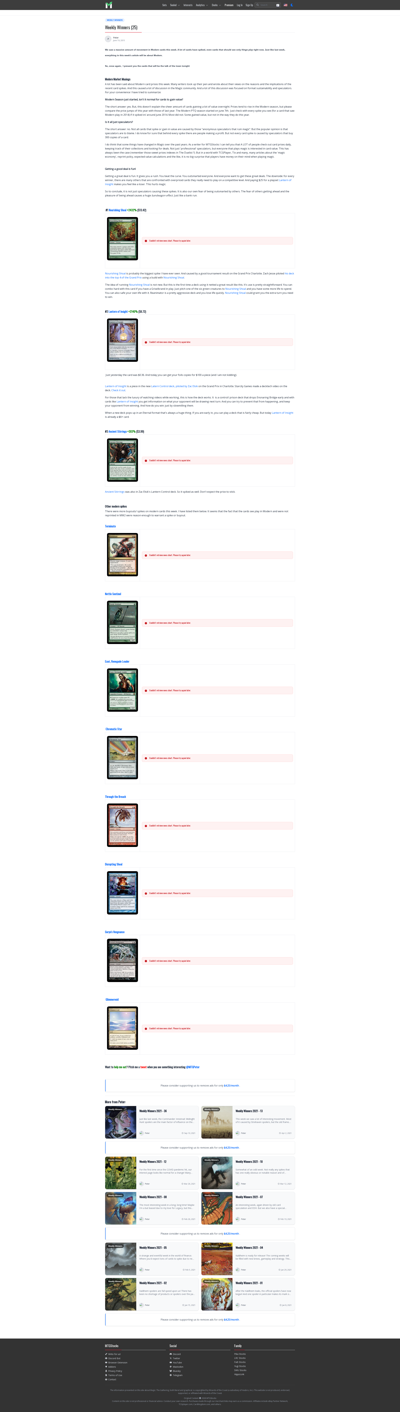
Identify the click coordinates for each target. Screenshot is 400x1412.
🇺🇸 (286, 5)
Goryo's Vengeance (115, 932)
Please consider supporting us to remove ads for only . (200, 1085)
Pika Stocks (240, 1353)
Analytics (200, 5)
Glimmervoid (112, 999)
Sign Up (249, 5)
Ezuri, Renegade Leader (117, 661)
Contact (112, 1379)
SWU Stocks (240, 1370)
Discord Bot (114, 1358)
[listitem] (109, 5)
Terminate (110, 526)
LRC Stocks (240, 1357)
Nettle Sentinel (113, 594)
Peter (116, 37)
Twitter (176, 1358)
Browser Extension (117, 1362)
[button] (268, 5)
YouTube (177, 1362)
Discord (177, 1354)
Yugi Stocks (240, 1366)
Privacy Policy (115, 1370)
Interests (188, 5)
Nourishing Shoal (117, 210)
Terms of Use (115, 1375)
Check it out (118, 390)
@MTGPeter (193, 1067)
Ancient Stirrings (118, 431)
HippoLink (239, 1374)
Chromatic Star (114, 729)
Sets (164, 5)
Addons (112, 1366)
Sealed (173, 5)
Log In (239, 5)
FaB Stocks (240, 1362)
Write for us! (114, 1354)
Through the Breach (115, 797)
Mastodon (178, 1366)
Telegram (177, 1375)
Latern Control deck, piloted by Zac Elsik (174, 386)
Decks (215, 5)
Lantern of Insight (118, 311)
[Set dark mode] (292, 5)
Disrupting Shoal (113, 864)
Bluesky (177, 1370)
